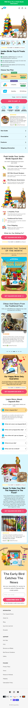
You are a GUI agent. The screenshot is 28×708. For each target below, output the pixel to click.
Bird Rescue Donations (9, 652)
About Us (5, 618)
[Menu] (25, 8)
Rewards (5, 630)
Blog (4, 622)
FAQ (4, 644)
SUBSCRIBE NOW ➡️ (14, 600)
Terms (4, 670)
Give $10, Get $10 (8, 626)
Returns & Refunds (8, 674)
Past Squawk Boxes (8, 614)
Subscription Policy (8, 682)
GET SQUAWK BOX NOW (13, 237)
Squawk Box (16, 705)
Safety (4, 656)
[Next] (25, 24)
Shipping (5, 678)
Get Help (5, 640)
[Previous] (4, 274)
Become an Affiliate (8, 648)
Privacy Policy (6, 666)
